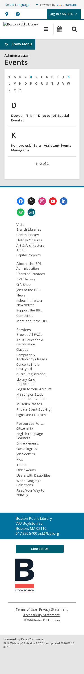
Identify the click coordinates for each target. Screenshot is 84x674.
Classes (22, 349)
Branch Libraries (28, 229)
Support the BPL (29, 310)
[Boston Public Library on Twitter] (31, 201)
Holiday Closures (29, 240)
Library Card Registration (25, 381)
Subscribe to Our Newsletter (29, 302)
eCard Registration (30, 374)
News (20, 295)
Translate (70, 5)
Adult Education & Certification (30, 342)
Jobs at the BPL (28, 290)
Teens (21, 464)
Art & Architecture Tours (30, 247)
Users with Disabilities (33, 475)
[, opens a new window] (24, 590)
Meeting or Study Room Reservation (30, 396)
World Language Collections (28, 482)
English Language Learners (29, 435)
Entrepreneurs (27, 443)
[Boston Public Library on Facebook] (20, 201)
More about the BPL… (33, 321)
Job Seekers (25, 454)
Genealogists (26, 448)
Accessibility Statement (41, 615)
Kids (19, 459)
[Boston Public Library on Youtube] (53, 201)
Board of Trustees (30, 273)
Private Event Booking (33, 409)
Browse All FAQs (29, 334)
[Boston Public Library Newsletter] (31, 212)
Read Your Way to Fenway (30, 492)
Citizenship (24, 428)
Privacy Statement (53, 609)
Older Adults (26, 470)
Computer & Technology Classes (31, 357)
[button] (6, 14)
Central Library (27, 234)
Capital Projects (28, 255)
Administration (16, 55)
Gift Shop (23, 284)
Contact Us (24, 315)
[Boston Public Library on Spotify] (20, 212)
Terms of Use (26, 609)
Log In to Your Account (34, 389)
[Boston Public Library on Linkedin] (63, 201)
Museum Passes (29, 404)
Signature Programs (31, 414)
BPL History (25, 279)
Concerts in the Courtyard (28, 366)
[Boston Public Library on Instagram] (42, 201)
